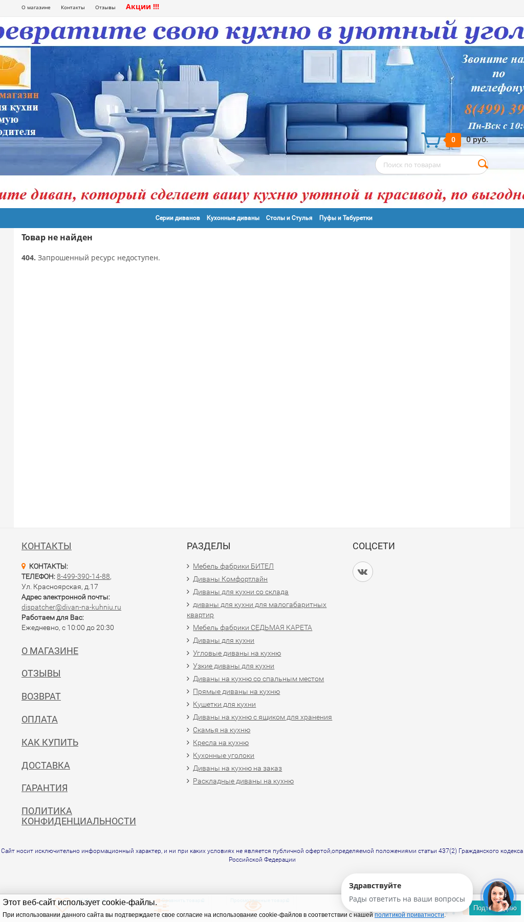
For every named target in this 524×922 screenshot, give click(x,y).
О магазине (36, 7)
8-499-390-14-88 (83, 576)
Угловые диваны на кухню (237, 653)
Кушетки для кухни (224, 704)
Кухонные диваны (233, 217)
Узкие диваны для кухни (233, 666)
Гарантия (44, 787)
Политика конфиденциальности (78, 815)
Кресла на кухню (221, 742)
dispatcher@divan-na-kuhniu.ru (71, 607)
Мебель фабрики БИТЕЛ (233, 566)
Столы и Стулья (289, 217)
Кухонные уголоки (223, 755)
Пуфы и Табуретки (346, 217)
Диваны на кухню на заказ (237, 768)
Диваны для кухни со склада (241, 592)
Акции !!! (142, 6)
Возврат (41, 696)
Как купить (49, 742)
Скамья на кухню (221, 730)
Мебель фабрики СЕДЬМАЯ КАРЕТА (252, 627)
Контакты (73, 7)
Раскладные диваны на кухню (243, 781)
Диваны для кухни (223, 640)
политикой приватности (409, 914)
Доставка (45, 765)
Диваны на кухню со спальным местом (258, 678)
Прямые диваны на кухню (236, 691)
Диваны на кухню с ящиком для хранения (262, 717)
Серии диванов (178, 217)
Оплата (39, 719)
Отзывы (105, 7)
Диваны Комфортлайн (230, 579)
